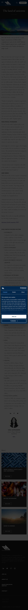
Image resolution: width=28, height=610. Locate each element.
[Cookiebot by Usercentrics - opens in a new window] (20, 288)
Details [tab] (14, 292)
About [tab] (23, 292)
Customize (13, 320)
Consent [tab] (5, 292)
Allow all (14, 316)
